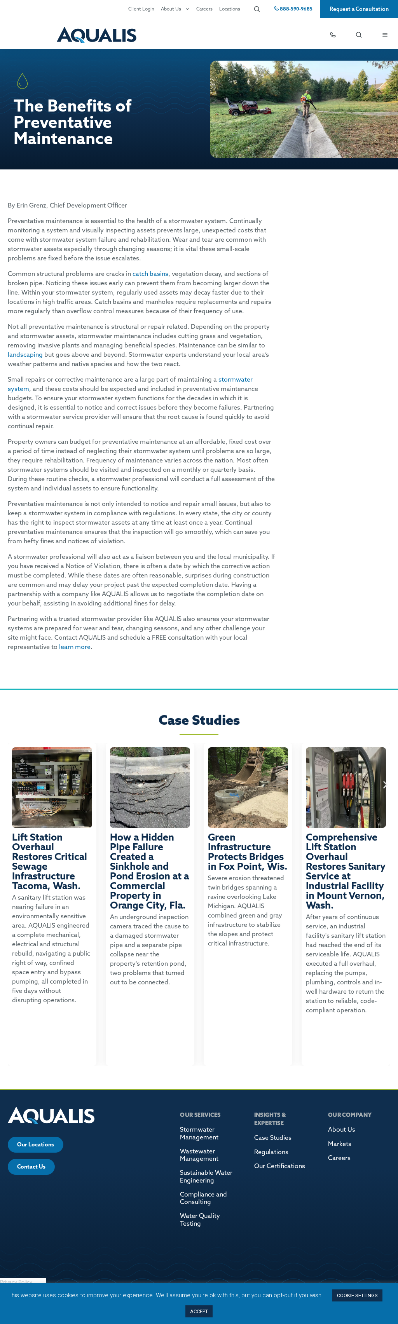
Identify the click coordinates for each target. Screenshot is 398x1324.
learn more (75, 647)
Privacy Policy (16, 1282)
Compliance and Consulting (203, 1197)
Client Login (141, 9)
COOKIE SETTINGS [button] (357, 1295)
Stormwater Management (199, 1133)
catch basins (150, 273)
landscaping (25, 354)
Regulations (271, 1152)
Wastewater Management (199, 1154)
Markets (339, 1144)
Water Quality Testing (200, 1219)
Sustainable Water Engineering (206, 1176)
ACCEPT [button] (199, 1311)
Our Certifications (279, 1166)
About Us (171, 9)
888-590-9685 (295, 9)
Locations (229, 9)
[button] (12, 785)
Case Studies (273, 1137)
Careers (204, 9)
